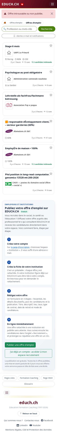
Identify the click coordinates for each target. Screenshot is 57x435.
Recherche (46, 28)
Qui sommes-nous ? (13, 420)
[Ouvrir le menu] (7, 393)
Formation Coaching (29, 378)
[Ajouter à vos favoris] (51, 46)
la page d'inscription (20, 247)
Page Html (48, 378)
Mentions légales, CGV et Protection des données (28, 429)
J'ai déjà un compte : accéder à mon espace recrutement (28, 353)
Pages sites (9, 378)
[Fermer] (52, 13)
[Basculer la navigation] (52, 4)
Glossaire (28, 384)
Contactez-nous (31, 420)
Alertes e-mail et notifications (30, 36)
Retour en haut (30, 413)
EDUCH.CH (13, 4)
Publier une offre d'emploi (20, 344)
